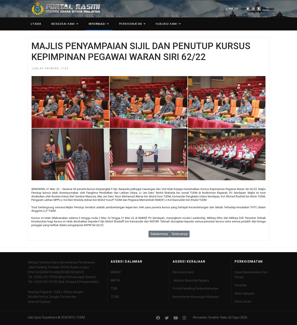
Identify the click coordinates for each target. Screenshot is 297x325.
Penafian (241, 285)
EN (236, 8)
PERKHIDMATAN (130, 23)
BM (231, 8)
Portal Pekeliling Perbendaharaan (196, 288)
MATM (115, 280)
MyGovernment (183, 272)
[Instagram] (184, 318)
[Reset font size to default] (253, 9)
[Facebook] (158, 318)
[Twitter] (167, 318)
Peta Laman (243, 301)
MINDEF (116, 272)
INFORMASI (97, 23)
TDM (114, 288)
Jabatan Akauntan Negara (191, 280)
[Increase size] (248, 9)
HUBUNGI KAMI (166, 23)
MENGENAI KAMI (63, 23)
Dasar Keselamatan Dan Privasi (251, 274)
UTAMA (36, 23)
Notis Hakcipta (244, 293)
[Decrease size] (259, 9)
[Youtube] (176, 318)
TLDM (115, 296)
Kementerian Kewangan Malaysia (196, 296)
